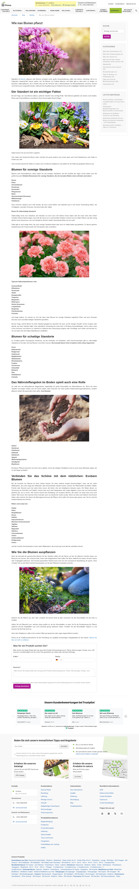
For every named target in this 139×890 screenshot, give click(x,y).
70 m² (36, 867)
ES (71, 885)
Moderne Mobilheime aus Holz (44, 872)
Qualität (72, 793)
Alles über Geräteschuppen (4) (113, 54)
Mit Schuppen (119, 860)
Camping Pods (109, 862)
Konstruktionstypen (47, 828)
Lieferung (44, 796)
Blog (71, 803)
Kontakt (111, 4)
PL (86, 885)
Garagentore (45, 841)
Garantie (44, 803)
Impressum (103, 799)
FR (65, 885)
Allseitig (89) (107, 64)
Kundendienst (120, 4)
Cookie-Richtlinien (106, 796)
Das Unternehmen (76, 790)
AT (83, 885)
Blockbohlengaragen (26, 874)
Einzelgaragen (70, 872)
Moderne (49, 860)
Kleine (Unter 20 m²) (69, 860)
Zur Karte (78, 776)
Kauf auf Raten (46, 790)
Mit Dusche (46, 876)
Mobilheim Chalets (26, 872)
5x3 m (96, 862)
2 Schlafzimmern (70, 867)
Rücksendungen (46, 809)
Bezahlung (44, 793)
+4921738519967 (88, 5)
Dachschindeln (46, 834)
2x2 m (74, 862)
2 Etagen (49, 867)
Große (99, 865)
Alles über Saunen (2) (110, 57)
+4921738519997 (44, 5)
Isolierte (63, 865)
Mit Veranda (93, 869)
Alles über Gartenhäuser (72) (112, 51)
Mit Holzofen (68, 876)
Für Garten (29, 865)
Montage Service (46, 799)
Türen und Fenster (47, 838)
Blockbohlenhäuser (18, 865)
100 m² (42, 867)
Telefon (57, 656)
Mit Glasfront (66, 862)
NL (77, 885)
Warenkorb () (131, 4)
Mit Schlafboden (24, 862)
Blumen (23, 79)
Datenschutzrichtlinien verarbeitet (87, 754)
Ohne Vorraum (26, 876)
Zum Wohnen (39, 865)
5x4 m (101, 862)
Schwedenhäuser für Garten (70, 869)
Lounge (103, 860)
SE (80, 885)
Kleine (57, 865)
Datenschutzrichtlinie (107, 793)
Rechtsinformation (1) (110, 72)
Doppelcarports (58, 874)
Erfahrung (73, 796)
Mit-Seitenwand (101, 874)
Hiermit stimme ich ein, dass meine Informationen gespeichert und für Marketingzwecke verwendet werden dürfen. (53, 682)
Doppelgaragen (81, 872)
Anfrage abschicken (22, 686)
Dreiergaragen (92, 872)
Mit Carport (102, 872)
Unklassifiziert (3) (108, 84)
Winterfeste (57, 860)
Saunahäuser (15, 876)
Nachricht (16, 667)
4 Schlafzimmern (95, 867)
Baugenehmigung (47, 821)
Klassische (79, 865)
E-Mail (15, 656)
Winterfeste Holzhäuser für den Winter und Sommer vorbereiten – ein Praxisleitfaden (113, 120)
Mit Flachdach (79, 874)
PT (74, 885)
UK (62, 885)
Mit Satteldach (35, 862)
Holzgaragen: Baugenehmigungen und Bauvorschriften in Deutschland (113, 108)
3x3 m (79, 862)
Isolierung (44, 831)
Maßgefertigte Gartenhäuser (50, 806)
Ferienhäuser (49, 865)
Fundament (44, 825)
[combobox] (58, 660)
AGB (101, 790)
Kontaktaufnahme (76, 806)
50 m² (31, 867)
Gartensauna (119, 874)
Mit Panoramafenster (108, 876)
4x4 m (90, 862)
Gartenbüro (95, 860)
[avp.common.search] (136, 10)
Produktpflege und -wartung (50, 844)
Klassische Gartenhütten (37, 860)
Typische (39, 869)
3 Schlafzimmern (83, 867)
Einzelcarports (46, 874)
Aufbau (43, 847)
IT (68, 885)
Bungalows (15, 867)
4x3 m (85, 862)
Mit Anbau (110, 860)
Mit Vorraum (37, 876)
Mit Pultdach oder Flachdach (50, 862)
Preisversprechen (47, 812)
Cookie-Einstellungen (107, 803)
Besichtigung (74, 799)
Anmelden (64, 746)
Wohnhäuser (107, 865)
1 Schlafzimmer (58, 867)
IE (89, 885)
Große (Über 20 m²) (83, 860)
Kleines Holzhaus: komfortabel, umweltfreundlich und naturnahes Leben (113, 102)
